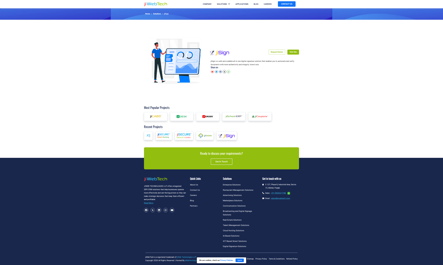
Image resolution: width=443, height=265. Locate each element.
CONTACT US (286, 4)
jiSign (166, 14)
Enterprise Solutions (232, 185)
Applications (241, 4)
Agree (240, 260)
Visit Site (293, 52)
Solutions (222, 4)
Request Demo (277, 52)
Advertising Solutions (232, 195)
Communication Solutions (234, 206)
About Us (194, 185)
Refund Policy (292, 259)
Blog (256, 4)
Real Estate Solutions (232, 220)
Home (147, 14)
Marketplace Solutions (232, 200)
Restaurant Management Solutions (238, 190)
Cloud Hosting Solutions (233, 230)
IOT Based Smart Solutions (235, 241)
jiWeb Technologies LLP (186, 257)
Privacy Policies (226, 260)
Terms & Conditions (277, 259)
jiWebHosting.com (192, 260)
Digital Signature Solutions (234, 246)
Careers (268, 4)
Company (207, 4)
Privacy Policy (261, 259)
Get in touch (221, 161)
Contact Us (195, 190)
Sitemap (250, 259)
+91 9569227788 (278, 193)
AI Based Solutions (231, 236)
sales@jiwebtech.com (280, 198)
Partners (194, 206)
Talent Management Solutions (236, 225)
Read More (148, 203)
